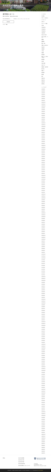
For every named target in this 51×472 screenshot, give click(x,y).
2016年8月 (43, 284)
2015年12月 (43, 299)
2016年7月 (43, 286)
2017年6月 (43, 265)
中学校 (43, 25)
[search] (47, 4)
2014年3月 (43, 338)
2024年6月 (43, 134)
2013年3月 (43, 361)
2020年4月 (43, 209)
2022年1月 (43, 173)
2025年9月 (43, 107)
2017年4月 (43, 269)
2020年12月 (43, 194)
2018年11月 (43, 237)
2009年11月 (43, 436)
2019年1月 (43, 233)
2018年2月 (43, 250)
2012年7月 (43, 376)
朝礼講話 (43, 59)
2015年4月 (43, 314)
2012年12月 (43, 366)
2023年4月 (43, 158)
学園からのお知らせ (45, 45)
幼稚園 (43, 52)
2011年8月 (43, 396)
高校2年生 (43, 80)
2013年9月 (43, 349)
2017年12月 (43, 254)
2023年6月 (43, 154)
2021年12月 (43, 175)
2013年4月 (43, 359)
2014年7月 (43, 331)
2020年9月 (43, 199)
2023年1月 (43, 162)
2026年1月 (43, 100)
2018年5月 (43, 244)
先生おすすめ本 (44, 34)
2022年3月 (43, 169)
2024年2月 (43, 141)
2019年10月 (43, 216)
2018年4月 (43, 246)
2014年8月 (43, 329)
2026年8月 (43, 89)
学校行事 (43, 47)
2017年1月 (43, 274)
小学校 (43, 50)
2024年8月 (43, 130)
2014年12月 (43, 321)
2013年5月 (43, 357)
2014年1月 (43, 342)
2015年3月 (43, 316)
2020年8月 (43, 201)
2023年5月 (43, 156)
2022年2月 (43, 171)
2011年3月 (43, 406)
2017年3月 (43, 271)
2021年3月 (43, 188)
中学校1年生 (44, 27)
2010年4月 (43, 426)
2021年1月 (43, 192)
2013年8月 (43, 351)
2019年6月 (43, 224)
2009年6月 (43, 445)
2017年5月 (43, 267)
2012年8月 (43, 374)
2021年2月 (43, 190)
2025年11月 (43, 104)
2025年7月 (43, 111)
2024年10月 (43, 126)
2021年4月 (43, 186)
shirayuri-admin (15, 16)
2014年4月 (43, 336)
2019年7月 (43, 222)
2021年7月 (43, 184)
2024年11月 (43, 124)
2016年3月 (43, 293)
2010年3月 (43, 428)
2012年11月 (43, 368)
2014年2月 (43, 340)
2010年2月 (43, 430)
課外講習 (43, 72)
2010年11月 (43, 413)
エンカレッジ (44, 19)
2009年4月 (43, 449)
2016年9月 (43, 282)
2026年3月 (43, 96)
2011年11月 (43, 391)
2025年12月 (43, 102)
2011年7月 (43, 398)
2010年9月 (43, 417)
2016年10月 (43, 280)
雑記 (6, 24)
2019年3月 (43, 229)
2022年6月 (43, 164)
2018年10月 (43, 239)
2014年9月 (43, 327)
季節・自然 (43, 43)
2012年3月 (43, 383)
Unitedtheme (40, 470)
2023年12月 (43, 145)
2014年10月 (43, 325)
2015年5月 (43, 312)
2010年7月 (43, 421)
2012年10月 (43, 370)
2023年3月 (43, 160)
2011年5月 (43, 402)
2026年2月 (43, 98)
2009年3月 (43, 451)
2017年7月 (43, 263)
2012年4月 (43, 381)
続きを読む (8, 21)
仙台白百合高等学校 (21, 463)
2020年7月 (43, 203)
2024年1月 (43, 143)
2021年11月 (43, 177)
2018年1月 (43, 252)
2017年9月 (43, 259)
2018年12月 (43, 235)
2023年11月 (43, 147)
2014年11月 (43, 323)
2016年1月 (43, 297)
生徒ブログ (43, 65)
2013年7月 (43, 353)
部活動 (43, 74)
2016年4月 (43, 291)
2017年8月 (43, 261)
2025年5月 (43, 115)
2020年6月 (43, 205)
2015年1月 (43, 319)
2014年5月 (43, 334)
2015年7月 (43, 308)
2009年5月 (43, 447)
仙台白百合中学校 (21, 461)
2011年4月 (43, 404)
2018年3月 (43, 248)
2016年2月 (43, 295)
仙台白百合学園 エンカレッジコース (24, 465)
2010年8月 (43, 419)
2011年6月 (43, 400)
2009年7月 (43, 443)
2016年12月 (43, 276)
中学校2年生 (44, 29)
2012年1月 (43, 387)
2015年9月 (43, 304)
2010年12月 (43, 411)
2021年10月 (43, 179)
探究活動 (43, 54)
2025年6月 (43, 113)
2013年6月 (43, 355)
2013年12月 (43, 344)
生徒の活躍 (43, 63)
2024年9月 (43, 128)
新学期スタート (9, 14)
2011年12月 (43, 389)
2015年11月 (43, 301)
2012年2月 (43, 385)
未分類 (43, 61)
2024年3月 (43, 139)
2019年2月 (43, 231)
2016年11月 (43, 278)
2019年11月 (43, 214)
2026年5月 (43, 92)
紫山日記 (43, 68)
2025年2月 (43, 119)
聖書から (43, 70)
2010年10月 (43, 415)
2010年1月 (43, 432)
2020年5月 (43, 207)
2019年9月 (43, 218)
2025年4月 (43, 117)
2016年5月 (43, 289)
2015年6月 (43, 310)
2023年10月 (43, 149)
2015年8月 (43, 306)
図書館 (43, 39)
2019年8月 (43, 220)
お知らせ (43, 21)
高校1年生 (43, 78)
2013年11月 (43, 346)
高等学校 (43, 83)
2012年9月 (43, 372)
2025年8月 (43, 109)
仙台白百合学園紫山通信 (13, 5)
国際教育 (43, 41)
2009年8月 (43, 441)
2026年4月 (43, 94)
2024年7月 (43, 132)
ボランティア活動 (44, 23)
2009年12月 (43, 434)
